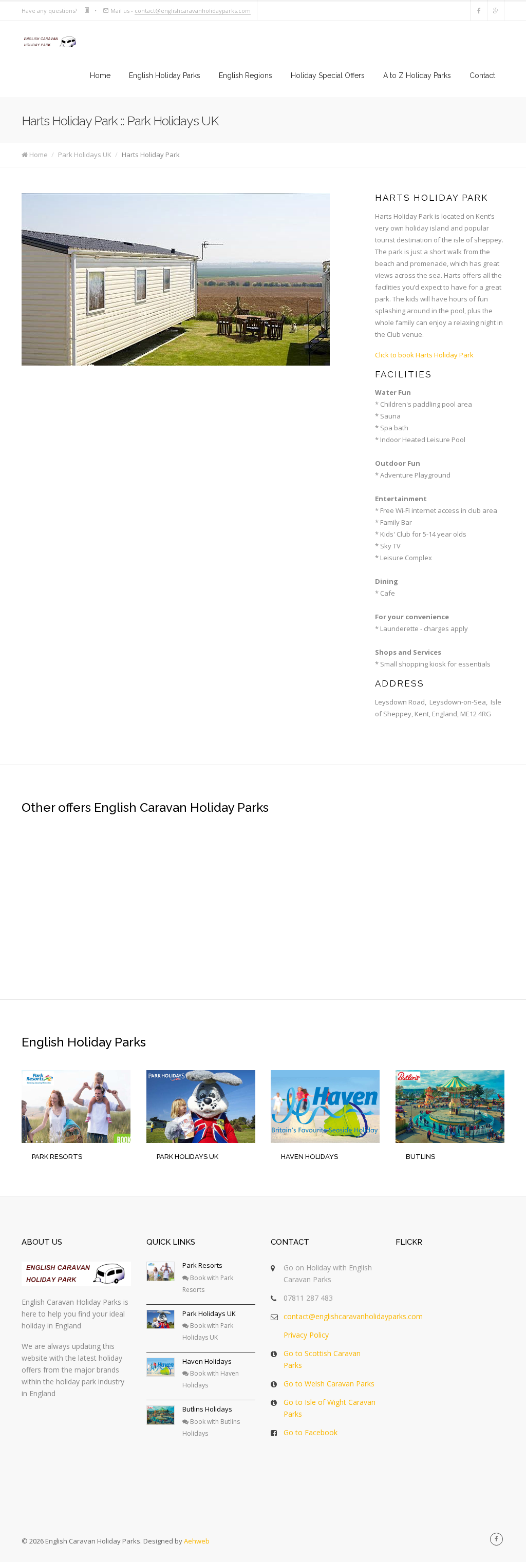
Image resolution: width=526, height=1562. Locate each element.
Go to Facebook (310, 1432)
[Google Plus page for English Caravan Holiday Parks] (495, 10)
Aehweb (197, 1541)
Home (100, 75)
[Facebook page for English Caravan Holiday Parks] (479, 10)
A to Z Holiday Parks (417, 75)
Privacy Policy (306, 1335)
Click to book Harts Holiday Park (424, 354)
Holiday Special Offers (328, 75)
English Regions (245, 75)
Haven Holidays (207, 1361)
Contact (482, 75)
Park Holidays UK (84, 154)
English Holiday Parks (164, 75)
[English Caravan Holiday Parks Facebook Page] (496, 1539)
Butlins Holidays (207, 1409)
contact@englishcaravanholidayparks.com (193, 10)
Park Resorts (202, 1265)
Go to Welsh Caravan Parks (329, 1383)
